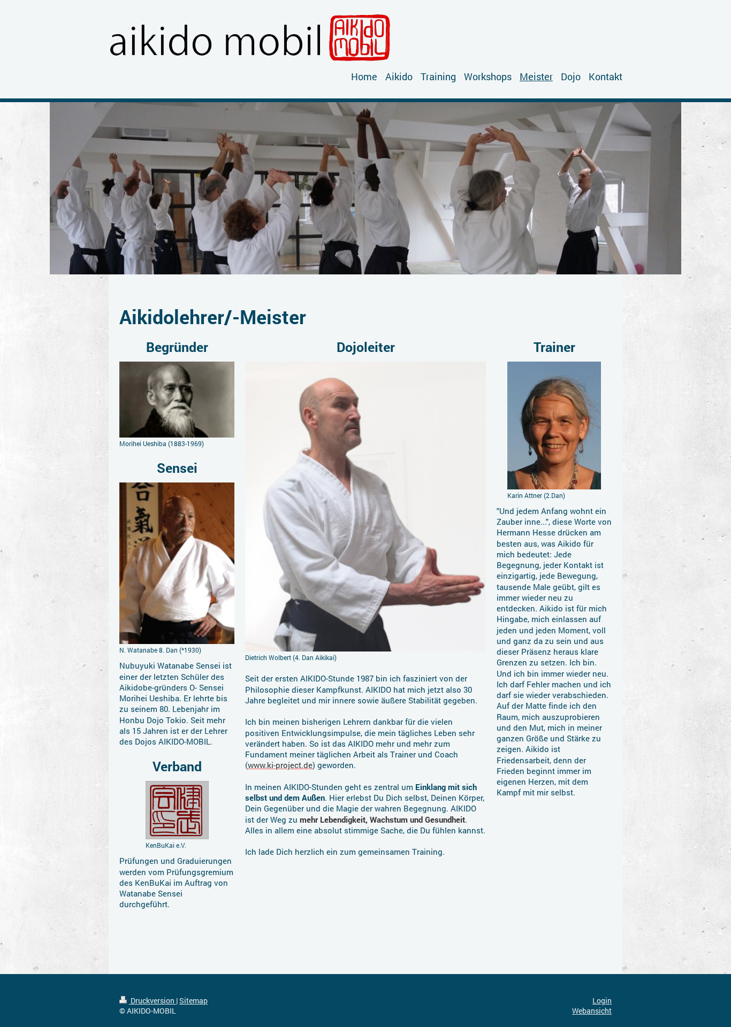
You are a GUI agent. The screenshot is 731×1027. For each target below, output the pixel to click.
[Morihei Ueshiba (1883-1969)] (176, 400)
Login (602, 1000)
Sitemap (193, 1000)
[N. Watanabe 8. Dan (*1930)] (176, 563)
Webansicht (592, 1011)
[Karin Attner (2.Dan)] (554, 425)
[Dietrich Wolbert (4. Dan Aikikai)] (365, 507)
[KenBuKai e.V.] (177, 810)
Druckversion (152, 1000)
